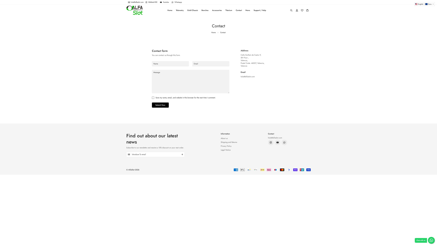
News (247, 10)
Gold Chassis (192, 10)
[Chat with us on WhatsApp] (431, 240)
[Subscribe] (182, 154)
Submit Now (160, 105)
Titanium (228, 10)
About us (224, 138)
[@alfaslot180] (270, 142)
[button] (307, 10)
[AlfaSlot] (134, 10)
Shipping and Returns (229, 142)
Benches (205, 10)
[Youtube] (277, 142)
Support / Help (260, 10)
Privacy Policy (226, 146)
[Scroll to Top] (432, 233)
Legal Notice (226, 150)
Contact (239, 10)
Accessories (217, 10)
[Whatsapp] (284, 142)
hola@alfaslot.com (275, 137)
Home (169, 10)
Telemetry (180, 10)
